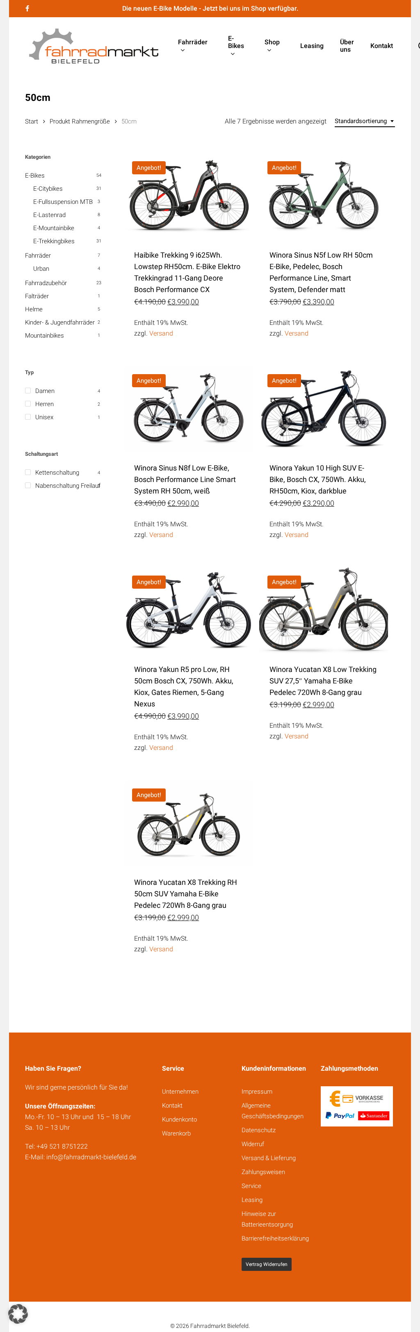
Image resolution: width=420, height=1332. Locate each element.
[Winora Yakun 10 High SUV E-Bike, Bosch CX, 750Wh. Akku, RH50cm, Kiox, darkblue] (323, 409)
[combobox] (365, 121)
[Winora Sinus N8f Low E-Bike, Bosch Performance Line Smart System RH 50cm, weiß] (188, 409)
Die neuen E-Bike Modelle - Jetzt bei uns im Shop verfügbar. (210, 8)
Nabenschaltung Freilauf (67, 485)
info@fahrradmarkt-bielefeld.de (91, 1157)
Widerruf (253, 1144)
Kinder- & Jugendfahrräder (60, 322)
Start (31, 121)
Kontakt (172, 1105)
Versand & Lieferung (269, 1158)
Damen (45, 391)
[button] (18, 1314)
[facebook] (27, 8)
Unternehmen (180, 1091)
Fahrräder (38, 255)
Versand (161, 333)
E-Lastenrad (49, 215)
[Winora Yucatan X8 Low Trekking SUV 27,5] (323, 610)
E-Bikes (35, 175)
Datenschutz (259, 1130)
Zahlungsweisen (263, 1172)
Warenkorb (176, 1133)
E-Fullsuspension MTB (63, 202)
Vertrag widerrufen (267, 1264)
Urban (41, 268)
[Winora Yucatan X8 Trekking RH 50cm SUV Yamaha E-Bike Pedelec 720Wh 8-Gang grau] (188, 823)
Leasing (252, 1200)
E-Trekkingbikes (54, 241)
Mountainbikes (44, 335)
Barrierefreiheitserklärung (275, 1238)
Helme (34, 309)
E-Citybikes (48, 188)
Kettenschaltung (57, 472)
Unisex (44, 417)
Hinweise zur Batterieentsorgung (267, 1219)
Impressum (257, 1091)
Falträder (37, 296)
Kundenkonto (179, 1119)
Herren (44, 404)
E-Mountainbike (53, 228)
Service (251, 1186)
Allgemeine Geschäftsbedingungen (273, 1111)
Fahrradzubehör (46, 283)
